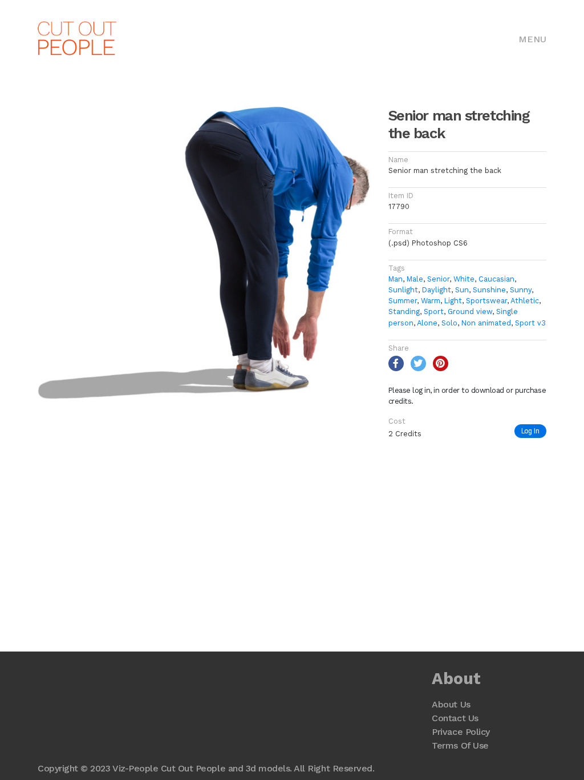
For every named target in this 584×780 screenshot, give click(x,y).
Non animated (486, 323)
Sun (462, 290)
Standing (404, 311)
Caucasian (496, 279)
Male (415, 279)
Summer (402, 300)
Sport (434, 311)
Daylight (436, 290)
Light (453, 300)
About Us (451, 704)
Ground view (470, 311)
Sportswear (486, 300)
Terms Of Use (460, 745)
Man (395, 279)
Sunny (521, 290)
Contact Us (455, 718)
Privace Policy (460, 731)
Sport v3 (530, 323)
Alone (427, 323)
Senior (438, 279)
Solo (449, 323)
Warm (430, 300)
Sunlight (403, 290)
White (463, 279)
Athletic (524, 300)
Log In (530, 431)
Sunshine (489, 290)
